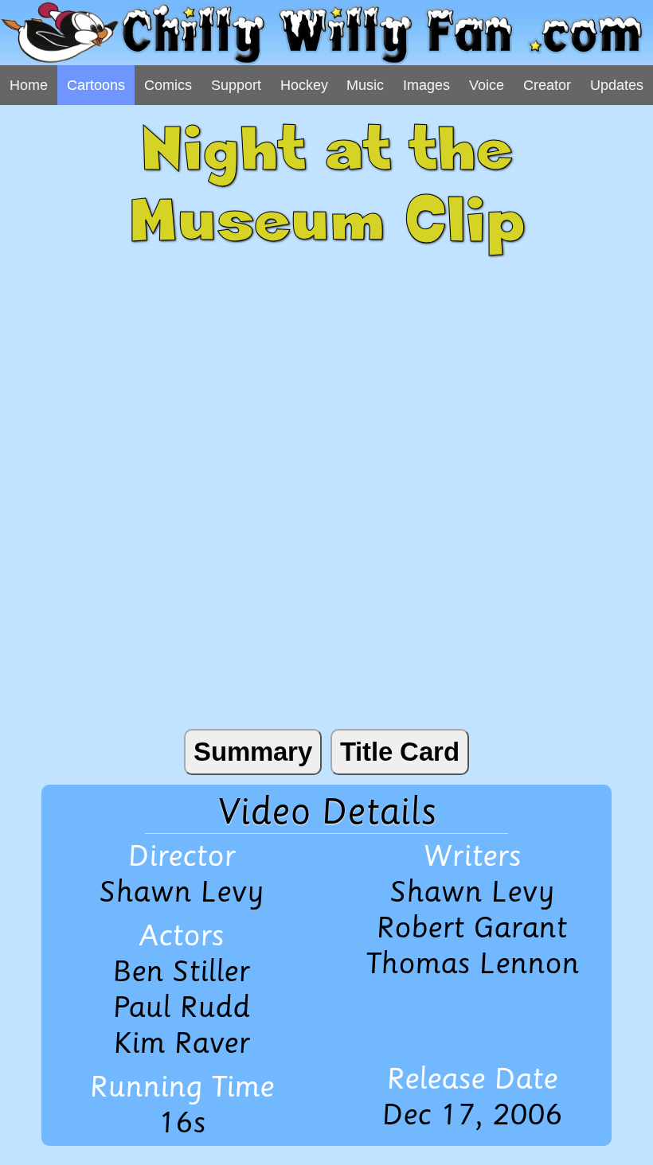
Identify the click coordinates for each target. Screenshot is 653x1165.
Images (426, 84)
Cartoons (96, 84)
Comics (168, 84)
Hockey (304, 84)
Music (365, 84)
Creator (547, 84)
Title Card (399, 751)
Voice (486, 84)
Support (236, 84)
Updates (616, 84)
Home (29, 84)
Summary (253, 751)
